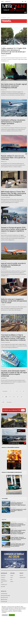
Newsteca (3, 575)
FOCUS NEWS (5, 498)
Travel (11, 575)
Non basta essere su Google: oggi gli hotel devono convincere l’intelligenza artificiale (14, 86)
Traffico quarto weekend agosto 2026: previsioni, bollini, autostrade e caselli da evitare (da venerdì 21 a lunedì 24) (18, 532)
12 (13, 396)
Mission (21, 575)
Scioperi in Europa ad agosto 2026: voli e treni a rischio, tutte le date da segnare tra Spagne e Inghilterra (14, 229)
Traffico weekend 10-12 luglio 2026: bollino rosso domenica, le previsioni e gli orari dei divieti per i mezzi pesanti (14, 51)
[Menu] (25, 12)
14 (21, 396)
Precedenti (4, 391)
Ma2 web (3, 586)
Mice (11, 579)
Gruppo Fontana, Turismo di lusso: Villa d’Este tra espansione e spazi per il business (18, 538)
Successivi (9, 402)
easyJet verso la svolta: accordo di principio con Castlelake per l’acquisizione (13, 265)
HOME (2, 1)
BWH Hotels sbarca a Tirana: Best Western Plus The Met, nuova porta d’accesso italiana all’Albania (13, 193)
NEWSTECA (8, 1)
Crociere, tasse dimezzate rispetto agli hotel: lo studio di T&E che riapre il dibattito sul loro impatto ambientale (14, 373)
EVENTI (11, 581)
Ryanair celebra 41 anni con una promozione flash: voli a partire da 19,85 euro (13, 157)
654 (3, 402)
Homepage (3, 17)
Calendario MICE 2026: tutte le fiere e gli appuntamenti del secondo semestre (18, 545)
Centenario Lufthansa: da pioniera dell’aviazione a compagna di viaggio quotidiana (13, 122)
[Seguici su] (22, 1)
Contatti (3, 577)
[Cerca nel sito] (25, 1)
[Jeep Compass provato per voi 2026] (14, 420)
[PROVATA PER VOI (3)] (14, 436)
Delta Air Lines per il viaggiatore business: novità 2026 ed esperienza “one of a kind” (14, 301)
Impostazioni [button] (4, 615)
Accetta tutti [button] (12, 615)
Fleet (11, 577)
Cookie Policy (4, 584)
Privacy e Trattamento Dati (4, 581)
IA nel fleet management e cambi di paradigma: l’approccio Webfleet (18, 510)
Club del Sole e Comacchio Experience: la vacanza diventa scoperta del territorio (18, 525)
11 (9, 396)
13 (17, 396)
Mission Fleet (23, 577)
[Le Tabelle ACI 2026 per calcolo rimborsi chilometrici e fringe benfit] (14, 559)
